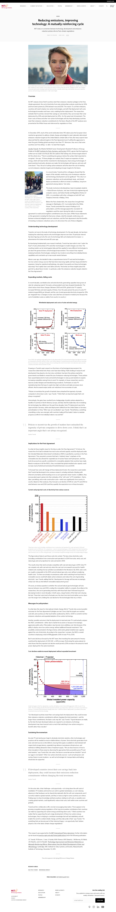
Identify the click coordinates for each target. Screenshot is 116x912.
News (58, 16)
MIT (112, 6)
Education (50, 6)
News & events (81, 6)
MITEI (67, 35)
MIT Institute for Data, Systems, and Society (51, 151)
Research (23, 6)
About (92, 6)
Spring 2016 (59, 858)
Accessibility (14, 896)
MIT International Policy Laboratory (62, 833)
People (60, 6)
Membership (69, 6)
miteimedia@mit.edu (63, 877)
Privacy (13, 898)
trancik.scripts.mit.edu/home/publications (52, 835)
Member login (110, 1)
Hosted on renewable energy (18, 900)
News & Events (59, 890)
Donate (101, 6)
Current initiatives (36, 6)
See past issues (99, 895)
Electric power (33, 870)
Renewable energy (44, 870)
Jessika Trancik (33, 149)
